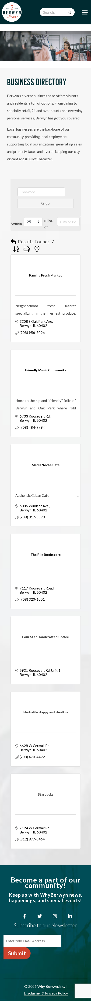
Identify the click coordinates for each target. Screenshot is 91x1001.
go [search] (48, 203)
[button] (84, 12)
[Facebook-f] (24, 916)
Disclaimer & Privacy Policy (46, 993)
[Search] (69, 12)
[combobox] (57, 12)
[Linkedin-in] (70, 916)
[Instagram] (54, 916)
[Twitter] (39, 916)
